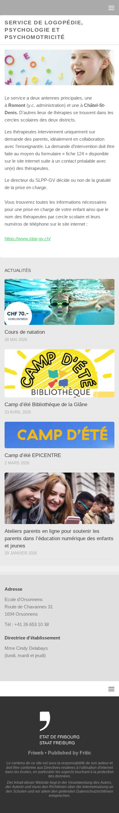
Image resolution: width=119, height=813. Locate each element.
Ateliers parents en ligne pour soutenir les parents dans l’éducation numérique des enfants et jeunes (59, 538)
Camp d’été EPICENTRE (33, 455)
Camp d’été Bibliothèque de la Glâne (46, 404)
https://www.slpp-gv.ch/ (28, 238)
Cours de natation (25, 332)
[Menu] (111, 7)
